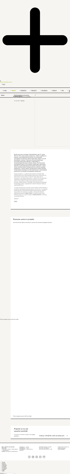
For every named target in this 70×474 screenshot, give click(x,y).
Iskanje (2, 473)
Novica (22, 100)
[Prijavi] (67, 435)
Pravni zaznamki (61, 449)
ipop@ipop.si (22, 447)
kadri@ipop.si (22, 449)
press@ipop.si (22, 448)
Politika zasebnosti (62, 448)
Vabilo (15, 201)
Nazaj (3, 95)
